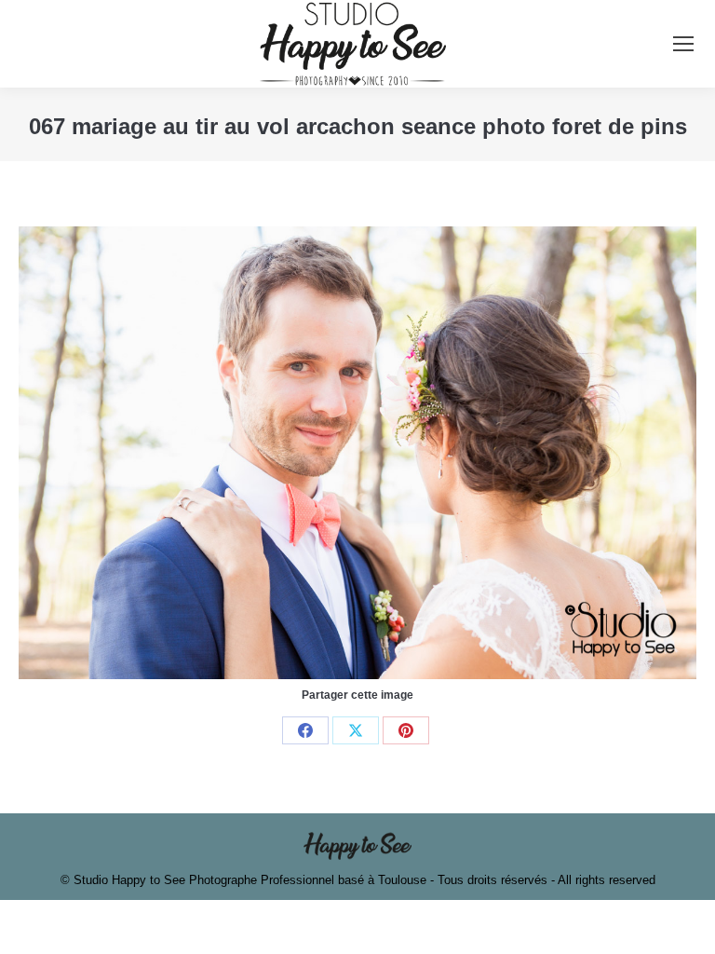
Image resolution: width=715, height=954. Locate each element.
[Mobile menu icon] (683, 44)
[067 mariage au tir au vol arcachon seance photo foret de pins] (357, 452)
